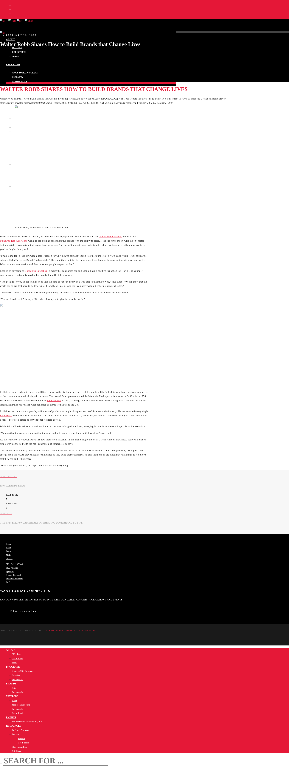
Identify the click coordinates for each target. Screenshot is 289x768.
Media (8, 555)
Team (8, 551)
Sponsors (10, 571)
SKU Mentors (12, 568)
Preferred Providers (14, 579)
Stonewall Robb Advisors (13, 240)
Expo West (6, 415)
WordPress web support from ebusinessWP (71, 630)
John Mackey (54, 400)
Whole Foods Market (110, 236)
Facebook (12, 495)
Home (8, 544)
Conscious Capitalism (36, 271)
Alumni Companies (14, 575)
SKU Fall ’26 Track (14, 564)
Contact (9, 558)
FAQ (8, 582)
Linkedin (11, 503)
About (8, 548)
